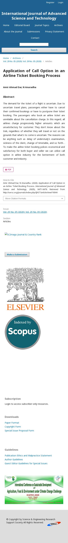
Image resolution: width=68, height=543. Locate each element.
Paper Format (12, 422)
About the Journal (13, 31)
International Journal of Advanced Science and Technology (34, 16)
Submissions (33, 31)
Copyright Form (13, 426)
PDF (7, 169)
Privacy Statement (54, 31)
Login (60, 2)
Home (6, 25)
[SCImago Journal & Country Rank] (23, 234)
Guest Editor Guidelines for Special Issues (26, 463)
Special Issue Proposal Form (19, 430)
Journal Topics (42, 25)
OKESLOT (10, 367)
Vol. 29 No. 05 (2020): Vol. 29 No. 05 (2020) (22, 61)
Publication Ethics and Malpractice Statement (28, 455)
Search (34, 50)
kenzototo (10, 373)
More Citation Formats (15, 198)
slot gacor (10, 385)
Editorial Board (22, 25)
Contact (35, 37)
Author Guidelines (14, 459)
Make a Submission (17, 254)
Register (50, 2)
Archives (58, 25)
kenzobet (9, 361)
